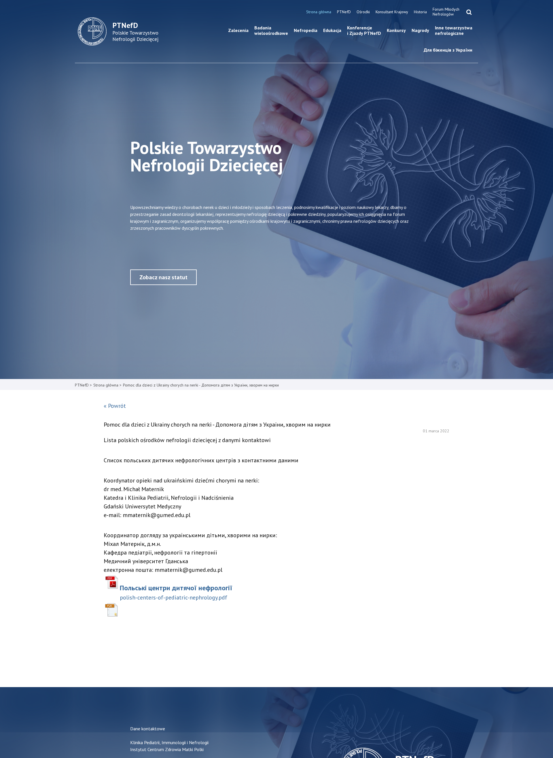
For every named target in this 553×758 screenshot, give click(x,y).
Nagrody (420, 30)
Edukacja (332, 30)
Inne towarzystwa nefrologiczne (453, 30)
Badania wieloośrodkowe (271, 30)
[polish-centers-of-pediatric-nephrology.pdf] (112, 582)
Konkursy (396, 30)
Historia (420, 11)
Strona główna (318, 11)
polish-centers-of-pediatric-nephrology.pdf (173, 597)
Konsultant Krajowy (392, 11)
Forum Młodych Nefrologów (446, 12)
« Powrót (115, 406)
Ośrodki (363, 11)
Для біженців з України (448, 50)
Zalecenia (238, 30)
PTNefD (344, 11)
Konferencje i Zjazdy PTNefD (364, 30)
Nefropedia (305, 30)
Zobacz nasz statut (163, 277)
